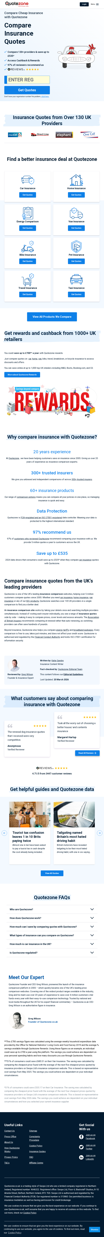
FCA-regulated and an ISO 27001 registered (41, 517)
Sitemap (33, 1131)
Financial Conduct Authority (47, 637)
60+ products (32, 601)
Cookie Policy (35, 1146)
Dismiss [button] (94, 1229)
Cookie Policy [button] (14, 1233)
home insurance (81, 597)
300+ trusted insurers (82, 479)
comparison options (26, 497)
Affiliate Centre (36, 1163)
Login (84, 4)
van (40, 358)
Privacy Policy (11, 1157)
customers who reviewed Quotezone (31, 538)
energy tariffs (62, 630)
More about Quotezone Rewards (22, 375)
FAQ (31, 1157)
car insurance (85, 560)
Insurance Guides (37, 1151)
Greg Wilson (27, 674)
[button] (4, 833)
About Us (8, 1142)
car (29, 358)
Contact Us (9, 1131)
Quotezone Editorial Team (70, 669)
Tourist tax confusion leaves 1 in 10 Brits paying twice (28, 837)
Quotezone (14, 458)
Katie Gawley (57, 660)
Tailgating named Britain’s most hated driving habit (71, 837)
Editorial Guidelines (73, 674)
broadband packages (83, 630)
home (34, 358)
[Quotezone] (16, 4)
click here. (45, 96)
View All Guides (52, 873)
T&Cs (6, 1163)
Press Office (10, 1136)
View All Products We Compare (52, 316)
